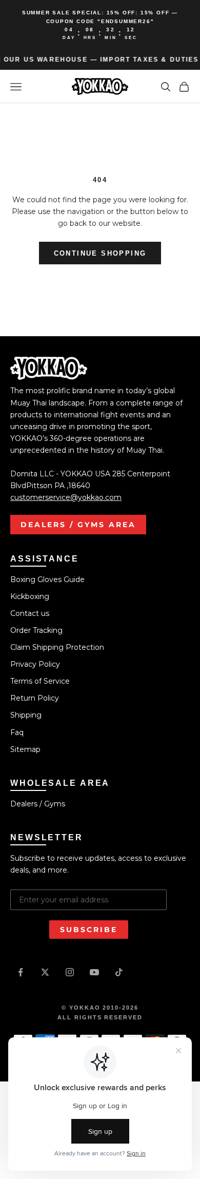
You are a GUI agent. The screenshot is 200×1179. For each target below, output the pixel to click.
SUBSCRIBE (88, 929)
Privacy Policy (35, 664)
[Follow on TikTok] (119, 972)
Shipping (26, 715)
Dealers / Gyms (37, 803)
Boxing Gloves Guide (47, 579)
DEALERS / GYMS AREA (78, 524)
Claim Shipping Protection (57, 647)
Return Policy (34, 698)
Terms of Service (40, 681)
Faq (17, 732)
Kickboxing (29, 596)
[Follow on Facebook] (20, 972)
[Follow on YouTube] (94, 972)
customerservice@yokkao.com (66, 497)
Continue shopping (100, 253)
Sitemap (25, 749)
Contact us (29, 613)
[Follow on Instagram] (70, 972)
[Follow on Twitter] (45, 972)
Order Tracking (36, 630)
